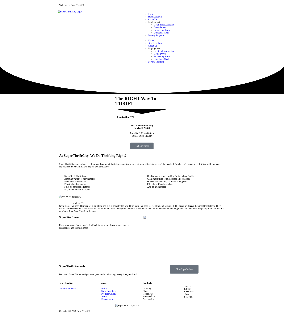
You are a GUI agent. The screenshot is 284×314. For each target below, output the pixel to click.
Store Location (155, 16)
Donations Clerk (161, 32)
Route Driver (160, 27)
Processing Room (162, 30)
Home (151, 14)
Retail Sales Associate (164, 24)
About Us (152, 19)
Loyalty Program (156, 35)
